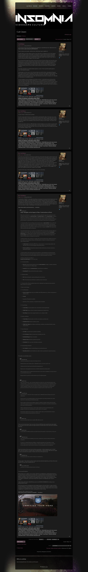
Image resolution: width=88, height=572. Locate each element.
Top (69, 148)
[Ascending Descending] (55, 539)
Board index (20, 547)
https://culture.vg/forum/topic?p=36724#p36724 (28, 48)
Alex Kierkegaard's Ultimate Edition (44, 101)
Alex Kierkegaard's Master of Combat (30, 103)
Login (70, 34)
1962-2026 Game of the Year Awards (49, 99)
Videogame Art (38, 99)
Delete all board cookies (56, 548)
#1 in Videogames (22, 99)
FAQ (67, 34)
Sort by (45, 539)
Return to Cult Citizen (21, 544)
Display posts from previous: (34, 539)
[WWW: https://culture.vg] (59, 57)
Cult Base (21, 44)
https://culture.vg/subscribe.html (29, 98)
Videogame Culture (30, 99)
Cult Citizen (45, 103)
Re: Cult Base (22, 111)
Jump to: (50, 545)
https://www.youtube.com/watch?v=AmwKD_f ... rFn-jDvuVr (30, 492)
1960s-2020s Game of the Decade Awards (27, 101)
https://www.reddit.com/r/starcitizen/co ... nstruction (28, 207)
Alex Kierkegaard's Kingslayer (37, 102)
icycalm (21, 45)
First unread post (59, 39)
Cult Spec (40, 103)
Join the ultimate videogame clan (33, 104)
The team (48, 548)
